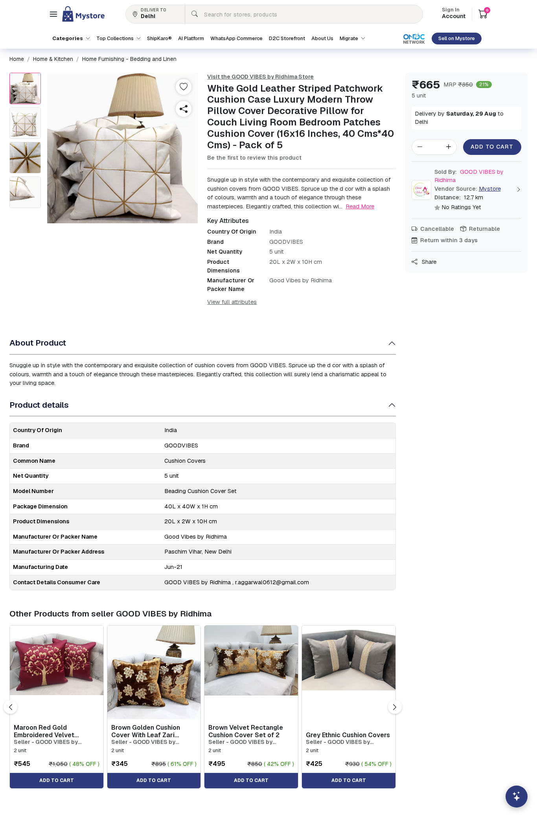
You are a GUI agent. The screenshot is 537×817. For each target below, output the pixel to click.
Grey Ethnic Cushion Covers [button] (348, 735)
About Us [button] (322, 38)
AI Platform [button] (191, 38)
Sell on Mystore (456, 38)
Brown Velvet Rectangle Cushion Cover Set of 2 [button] (245, 731)
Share (428, 261)
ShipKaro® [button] (159, 38)
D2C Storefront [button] (287, 38)
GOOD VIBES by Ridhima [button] (469, 176)
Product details (39, 404)
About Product (37, 342)
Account (453, 13)
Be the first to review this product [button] (254, 157)
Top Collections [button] (115, 38)
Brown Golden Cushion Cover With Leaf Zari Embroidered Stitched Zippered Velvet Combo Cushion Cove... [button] (147, 731)
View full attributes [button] (232, 301)
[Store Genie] (517, 797)
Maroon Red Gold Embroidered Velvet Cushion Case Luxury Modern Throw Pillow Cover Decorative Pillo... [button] (56, 731)
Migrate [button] (349, 38)
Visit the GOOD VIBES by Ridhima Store (260, 76)
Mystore (490, 188)
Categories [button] (68, 38)
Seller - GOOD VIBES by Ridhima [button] (46, 742)
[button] (53, 14)
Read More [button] (360, 206)
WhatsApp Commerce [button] (236, 38)
